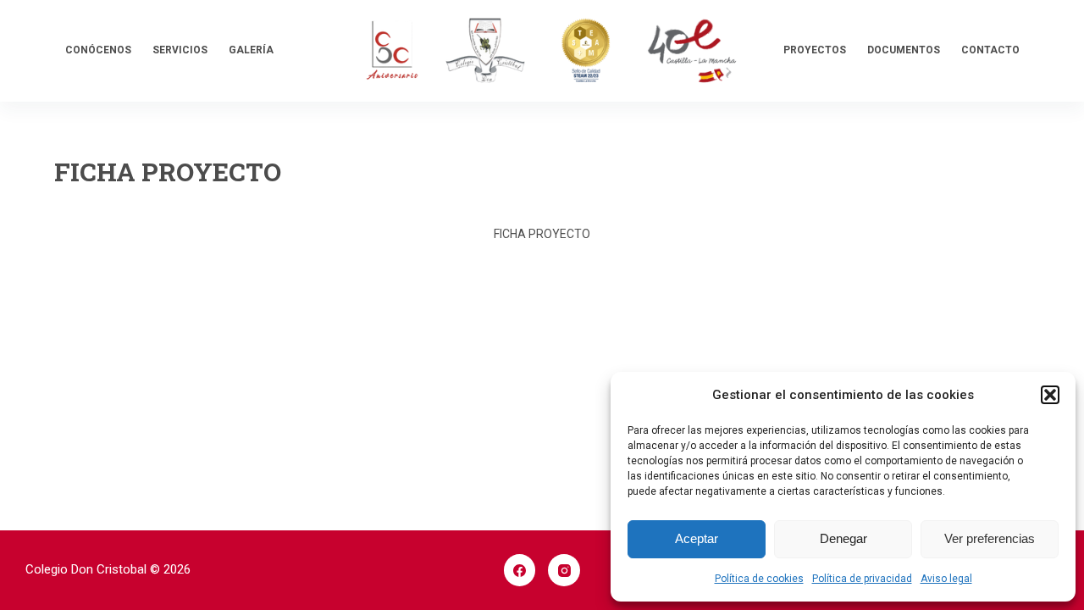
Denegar (843, 538)
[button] (1050, 394)
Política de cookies (759, 579)
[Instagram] (564, 570)
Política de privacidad (862, 579)
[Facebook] (520, 570)
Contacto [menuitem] (990, 50)
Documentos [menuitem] (903, 50)
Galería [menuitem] (251, 50)
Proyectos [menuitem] (814, 50)
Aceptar (696, 538)
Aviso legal (946, 579)
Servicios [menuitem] (179, 50)
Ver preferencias (989, 538)
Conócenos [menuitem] (98, 50)
